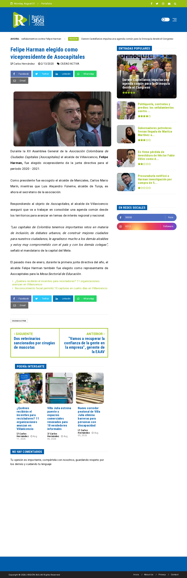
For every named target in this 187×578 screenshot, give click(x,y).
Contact (174, 575)
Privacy (162, 575)
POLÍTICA (170, 39)
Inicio (136, 575)
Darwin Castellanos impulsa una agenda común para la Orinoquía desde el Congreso (111, 38)
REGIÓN (57, 39)
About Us (148, 575)
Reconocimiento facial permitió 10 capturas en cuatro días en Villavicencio (61, 288)
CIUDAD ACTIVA (69, 63)
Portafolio (46, 3)
